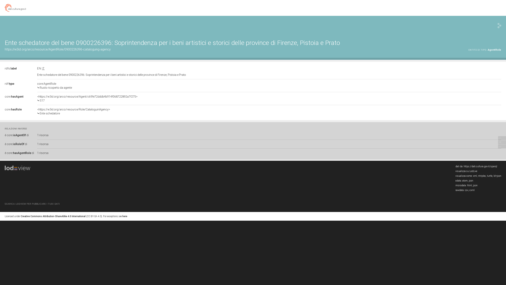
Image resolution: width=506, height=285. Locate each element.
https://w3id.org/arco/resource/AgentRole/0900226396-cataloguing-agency (58, 49)
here (124, 216)
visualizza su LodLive (466, 171)
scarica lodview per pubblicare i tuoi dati (32, 204)
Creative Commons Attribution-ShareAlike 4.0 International (53, 216)
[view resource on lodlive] (499, 25)
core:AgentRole (54, 85)
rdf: (9, 83)
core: (14, 96)
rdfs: (11, 68)
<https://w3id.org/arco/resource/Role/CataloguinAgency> (73, 111)
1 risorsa (42, 135)
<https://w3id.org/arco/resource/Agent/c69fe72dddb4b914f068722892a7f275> (87, 98)
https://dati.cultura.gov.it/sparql (480, 166)
